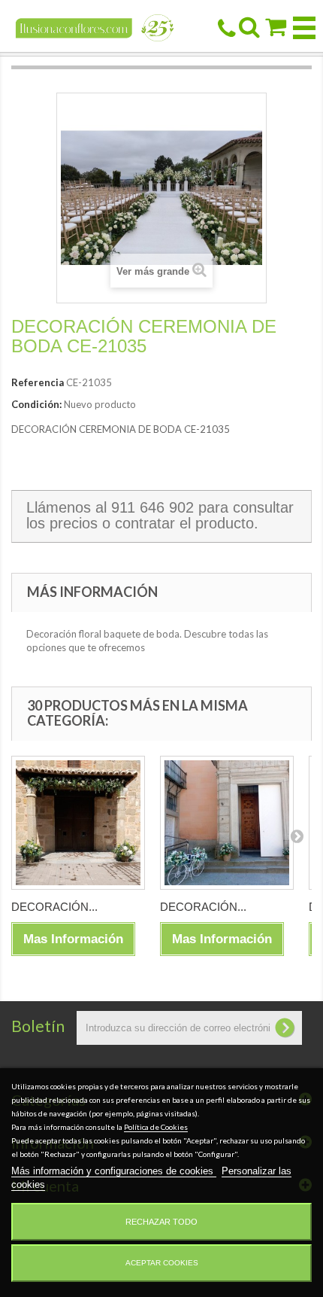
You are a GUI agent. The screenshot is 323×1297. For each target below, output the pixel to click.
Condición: (36, 404)
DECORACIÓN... (54, 906)
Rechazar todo (161, 1221)
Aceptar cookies (161, 1263)
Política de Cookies (156, 1126)
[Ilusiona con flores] (95, 26)
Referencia (37, 382)
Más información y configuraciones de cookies (113, 1171)
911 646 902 (152, 507)
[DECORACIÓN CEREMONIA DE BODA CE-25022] (78, 823)
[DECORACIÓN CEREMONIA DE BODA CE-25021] (227, 823)
